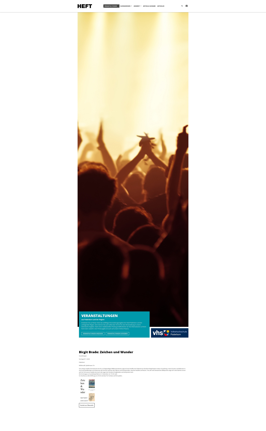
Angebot (137, 6)
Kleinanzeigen (125, 6)
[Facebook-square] (187, 6)
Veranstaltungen (110, 6)
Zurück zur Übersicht (86, 405)
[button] (182, 6)
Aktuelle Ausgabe (149, 6)
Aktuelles (160, 6)
